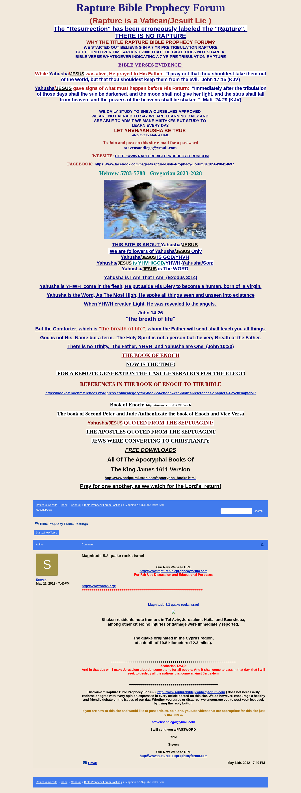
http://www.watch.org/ (99, 586)
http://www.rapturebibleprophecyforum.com (173, 571)
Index (64, 505)
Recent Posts (44, 509)
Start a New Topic (46, 532)
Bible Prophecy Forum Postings (103, 505)
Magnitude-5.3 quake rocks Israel (173, 604)
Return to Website (46, 505)
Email (92, 763)
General (76, 505)
